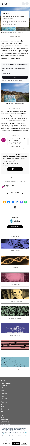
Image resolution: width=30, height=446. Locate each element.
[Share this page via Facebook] (13, 202)
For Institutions (5, 421)
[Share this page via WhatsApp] (25, 202)
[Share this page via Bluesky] (8, 202)
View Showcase (15, 226)
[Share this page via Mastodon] (21, 202)
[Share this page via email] (4, 202)
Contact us (4, 398)
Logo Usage (4, 387)
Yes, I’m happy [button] (16, 443)
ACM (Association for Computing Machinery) (13, 32)
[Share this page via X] (15, 207)
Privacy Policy (4, 385)
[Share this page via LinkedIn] (17, 202)
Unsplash (21, 103)
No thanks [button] (24, 443)
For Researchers (5, 418)
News (2, 406)
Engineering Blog (5, 409)
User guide (3, 395)
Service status (4, 393)
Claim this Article (15, 192)
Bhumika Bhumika (15, 146)
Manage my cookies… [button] (7, 443)
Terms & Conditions (6, 383)
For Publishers (4, 419)
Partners (3, 411)
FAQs (2, 396)
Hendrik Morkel (14, 103)
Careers (3, 408)
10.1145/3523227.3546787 (11, 24)
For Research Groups (6, 423)
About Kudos (4, 404)
